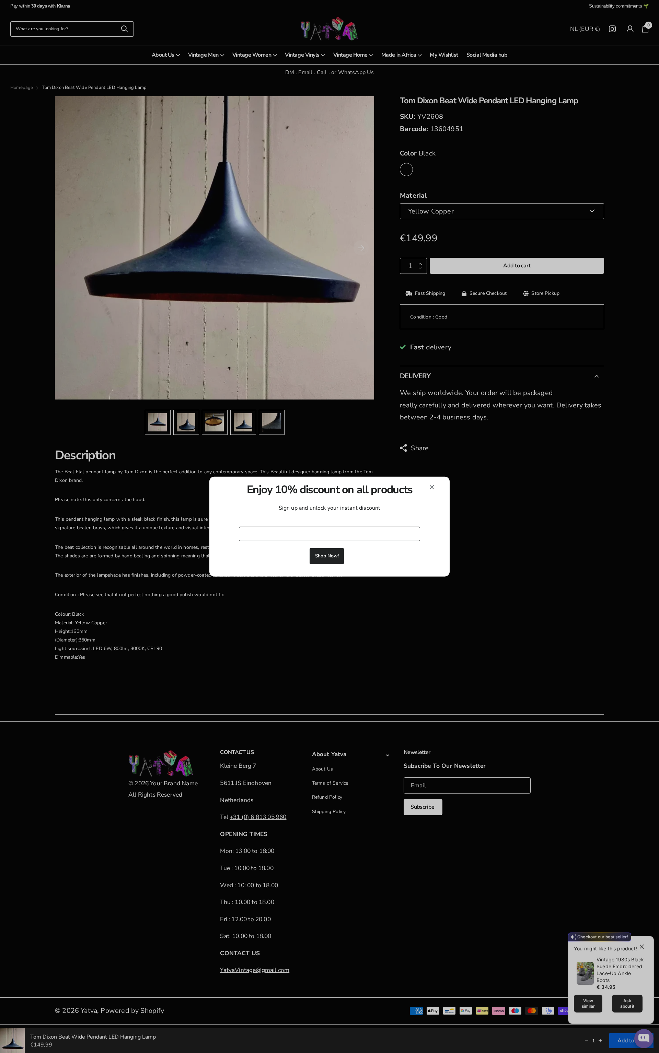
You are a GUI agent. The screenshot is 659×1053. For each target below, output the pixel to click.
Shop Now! (327, 555)
